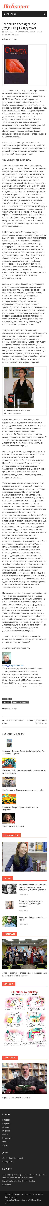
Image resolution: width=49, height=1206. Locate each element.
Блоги (5, 1134)
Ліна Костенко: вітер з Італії (13, 826)
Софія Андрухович (20, 702)
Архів (4, 1145)
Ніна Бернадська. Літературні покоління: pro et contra (22, 790)
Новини (5, 1142)
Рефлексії (7, 699)
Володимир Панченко (26, 32)
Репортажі (7, 1138)
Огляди (5, 1127)
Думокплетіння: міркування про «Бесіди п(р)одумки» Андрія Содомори (31, 903)
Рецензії (6, 1131)
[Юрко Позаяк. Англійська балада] (24, 1078)
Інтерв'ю (6, 1120)
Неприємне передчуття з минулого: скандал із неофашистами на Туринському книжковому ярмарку (32, 887)
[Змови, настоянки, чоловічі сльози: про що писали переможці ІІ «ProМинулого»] (24, 954)
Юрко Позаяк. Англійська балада (16, 1097)
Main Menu (11, 14)
